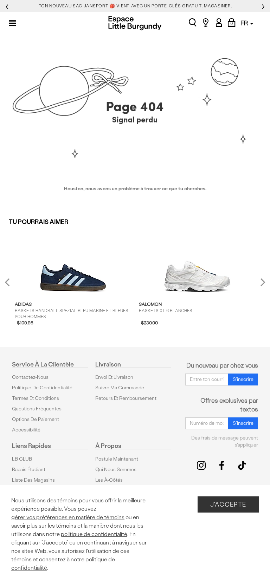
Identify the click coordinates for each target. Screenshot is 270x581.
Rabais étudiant (28, 470)
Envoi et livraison (114, 377)
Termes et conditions (35, 398)
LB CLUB (22, 459)
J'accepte (228, 504)
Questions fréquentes (37, 409)
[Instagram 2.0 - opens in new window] (201, 465)
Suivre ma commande (119, 388)
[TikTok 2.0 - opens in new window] (242, 465)
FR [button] (244, 23)
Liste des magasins (33, 480)
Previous (11, 285)
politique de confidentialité (94, 534)
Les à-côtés (109, 480)
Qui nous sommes (115, 470)
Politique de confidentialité (42, 388)
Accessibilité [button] (26, 430)
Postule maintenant (116, 459)
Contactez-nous (30, 377)
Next (261, 282)
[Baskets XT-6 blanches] (197, 262)
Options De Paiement (35, 419)
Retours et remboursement (125, 398)
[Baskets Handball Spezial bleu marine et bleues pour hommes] (73, 262)
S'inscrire (243, 379)
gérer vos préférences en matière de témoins (67, 517)
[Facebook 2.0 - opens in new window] (221, 465)
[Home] (134, 23)
